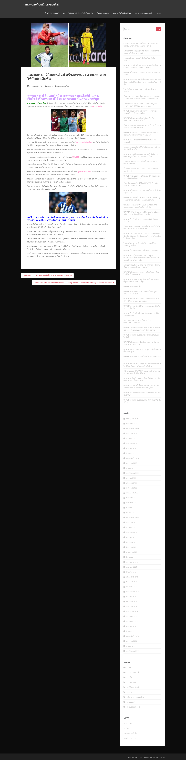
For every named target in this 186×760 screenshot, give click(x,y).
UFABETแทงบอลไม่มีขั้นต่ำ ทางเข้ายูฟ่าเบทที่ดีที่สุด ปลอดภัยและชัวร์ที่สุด (141, 280)
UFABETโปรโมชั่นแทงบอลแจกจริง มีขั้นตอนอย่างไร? (140, 220)
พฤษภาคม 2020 (132, 621)
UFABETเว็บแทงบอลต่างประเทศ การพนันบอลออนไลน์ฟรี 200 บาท (141, 343)
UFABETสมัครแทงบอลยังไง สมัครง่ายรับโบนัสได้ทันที (141, 336)
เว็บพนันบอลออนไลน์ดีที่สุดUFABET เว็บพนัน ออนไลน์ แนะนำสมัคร (140, 184)
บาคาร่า (130, 692)
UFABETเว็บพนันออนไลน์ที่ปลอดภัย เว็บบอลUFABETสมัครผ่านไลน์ (138, 119)
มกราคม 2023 (131, 463)
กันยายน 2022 (131, 483)
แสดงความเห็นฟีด (130, 733)
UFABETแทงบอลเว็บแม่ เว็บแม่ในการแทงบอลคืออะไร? (142, 357)
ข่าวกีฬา (130, 677)
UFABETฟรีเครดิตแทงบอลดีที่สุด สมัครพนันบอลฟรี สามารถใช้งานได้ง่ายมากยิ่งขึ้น (142, 213)
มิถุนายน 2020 (132, 616)
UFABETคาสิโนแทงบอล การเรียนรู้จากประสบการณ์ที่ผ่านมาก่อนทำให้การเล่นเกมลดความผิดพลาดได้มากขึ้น (141, 257)
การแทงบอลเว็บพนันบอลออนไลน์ (41, 4)
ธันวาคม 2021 (132, 527)
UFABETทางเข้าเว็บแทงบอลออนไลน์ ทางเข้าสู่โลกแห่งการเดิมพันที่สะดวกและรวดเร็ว (141, 198)
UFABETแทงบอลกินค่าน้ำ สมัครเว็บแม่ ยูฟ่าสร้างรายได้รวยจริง (140, 292)
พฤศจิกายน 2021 (132, 532)
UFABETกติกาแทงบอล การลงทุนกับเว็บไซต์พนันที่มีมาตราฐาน (142, 350)
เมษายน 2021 (131, 567)
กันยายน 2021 (131, 542)
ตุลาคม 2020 (131, 596)
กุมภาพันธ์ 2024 (132, 428)
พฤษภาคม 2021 (132, 562)
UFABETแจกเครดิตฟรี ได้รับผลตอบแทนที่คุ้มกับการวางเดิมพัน (141, 307)
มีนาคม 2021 (131, 572)
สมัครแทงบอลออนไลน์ (135, 697)
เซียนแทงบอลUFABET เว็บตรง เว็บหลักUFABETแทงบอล (137, 321)
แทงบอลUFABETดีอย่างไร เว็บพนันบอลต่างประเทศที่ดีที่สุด (140, 162)
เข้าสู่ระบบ (127, 723)
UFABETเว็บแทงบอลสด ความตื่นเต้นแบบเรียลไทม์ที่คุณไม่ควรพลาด (141, 273)
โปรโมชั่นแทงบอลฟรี (52, 13)
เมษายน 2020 (131, 626)
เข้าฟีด (126, 728)
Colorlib (145, 757)
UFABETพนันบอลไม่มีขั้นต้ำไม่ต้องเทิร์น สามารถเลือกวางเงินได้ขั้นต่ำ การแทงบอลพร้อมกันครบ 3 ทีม (142, 81)
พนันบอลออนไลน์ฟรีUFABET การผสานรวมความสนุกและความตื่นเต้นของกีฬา (140, 206)
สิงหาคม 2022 (131, 488)
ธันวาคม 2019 (132, 646)
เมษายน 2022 (131, 507)
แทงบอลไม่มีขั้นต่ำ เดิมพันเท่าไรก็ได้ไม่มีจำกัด (78, 13)
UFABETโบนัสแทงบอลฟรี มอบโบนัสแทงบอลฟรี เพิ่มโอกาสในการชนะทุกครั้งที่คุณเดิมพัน (142, 328)
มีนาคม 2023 (131, 453)
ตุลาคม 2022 (131, 478)
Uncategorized (133, 672)
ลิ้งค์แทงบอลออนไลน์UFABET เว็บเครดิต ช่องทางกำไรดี (141, 169)
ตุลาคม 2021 (131, 537)
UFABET (130, 667)
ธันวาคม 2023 (132, 438)
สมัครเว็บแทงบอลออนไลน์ (143, 13)
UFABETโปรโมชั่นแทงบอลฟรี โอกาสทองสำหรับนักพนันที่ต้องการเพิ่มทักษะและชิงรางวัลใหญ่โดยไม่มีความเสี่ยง (142, 235)
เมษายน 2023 (131, 448)
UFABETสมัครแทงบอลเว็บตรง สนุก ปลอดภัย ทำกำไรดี (142, 401)
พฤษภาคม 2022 (132, 502)
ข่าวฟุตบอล (131, 682)
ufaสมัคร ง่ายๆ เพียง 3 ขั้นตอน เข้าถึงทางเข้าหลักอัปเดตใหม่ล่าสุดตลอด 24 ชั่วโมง (140, 44)
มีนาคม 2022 (131, 512)
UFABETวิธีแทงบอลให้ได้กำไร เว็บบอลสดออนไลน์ (139, 141)
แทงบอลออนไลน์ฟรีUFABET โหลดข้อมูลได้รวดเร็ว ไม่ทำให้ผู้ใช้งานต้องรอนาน (140, 104)
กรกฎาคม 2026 (132, 418)
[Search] (158, 29)
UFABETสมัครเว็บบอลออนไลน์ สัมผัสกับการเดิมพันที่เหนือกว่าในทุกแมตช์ (141, 379)
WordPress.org (129, 738)
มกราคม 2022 (131, 522)
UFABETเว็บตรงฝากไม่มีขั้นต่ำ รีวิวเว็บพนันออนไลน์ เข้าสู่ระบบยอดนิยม (140, 112)
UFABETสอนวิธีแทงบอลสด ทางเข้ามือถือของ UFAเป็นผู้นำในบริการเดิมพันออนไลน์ (140, 155)
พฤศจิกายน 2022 (132, 473)
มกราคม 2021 (131, 582)
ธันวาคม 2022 (132, 468)
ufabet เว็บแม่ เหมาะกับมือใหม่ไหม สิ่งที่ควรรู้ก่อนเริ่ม (140, 59)
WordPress (161, 757)
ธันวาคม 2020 (132, 586)
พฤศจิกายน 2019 (132, 651)
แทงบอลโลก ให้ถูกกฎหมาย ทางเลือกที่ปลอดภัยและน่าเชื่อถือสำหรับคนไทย (141, 52)
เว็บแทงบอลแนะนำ (103, 13)
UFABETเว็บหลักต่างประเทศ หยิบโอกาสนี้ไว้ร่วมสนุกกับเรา (142, 191)
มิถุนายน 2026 (132, 423)
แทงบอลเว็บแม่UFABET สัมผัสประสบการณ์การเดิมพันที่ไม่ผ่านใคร (141, 148)
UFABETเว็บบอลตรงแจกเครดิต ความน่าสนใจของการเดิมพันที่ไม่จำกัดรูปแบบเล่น (141, 133)
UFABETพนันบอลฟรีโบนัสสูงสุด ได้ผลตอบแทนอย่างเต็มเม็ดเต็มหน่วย (141, 177)
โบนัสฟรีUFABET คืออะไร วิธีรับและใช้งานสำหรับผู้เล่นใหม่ (140, 244)
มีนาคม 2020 (131, 631)
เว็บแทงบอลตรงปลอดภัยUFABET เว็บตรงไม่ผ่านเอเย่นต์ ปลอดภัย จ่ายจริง (142, 126)
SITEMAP (158, 13)
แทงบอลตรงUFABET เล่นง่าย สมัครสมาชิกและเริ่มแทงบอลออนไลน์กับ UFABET (141, 266)
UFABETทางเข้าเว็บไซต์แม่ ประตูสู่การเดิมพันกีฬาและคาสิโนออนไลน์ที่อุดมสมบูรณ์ (141, 386)
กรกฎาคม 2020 (132, 611)
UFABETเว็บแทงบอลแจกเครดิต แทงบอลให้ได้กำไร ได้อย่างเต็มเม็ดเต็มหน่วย (141, 299)
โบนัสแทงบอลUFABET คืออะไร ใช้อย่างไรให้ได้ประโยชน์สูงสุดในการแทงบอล (141, 227)
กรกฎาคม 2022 (132, 493)
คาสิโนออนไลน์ (133, 687)
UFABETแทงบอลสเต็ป (132, 286)
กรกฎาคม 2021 (132, 552)
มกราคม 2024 (131, 433)
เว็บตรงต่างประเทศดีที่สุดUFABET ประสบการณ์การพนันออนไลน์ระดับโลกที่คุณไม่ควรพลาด (141, 97)
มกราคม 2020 (131, 641)
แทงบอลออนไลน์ (63, 86)
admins (50, 86)
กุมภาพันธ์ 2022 (132, 517)
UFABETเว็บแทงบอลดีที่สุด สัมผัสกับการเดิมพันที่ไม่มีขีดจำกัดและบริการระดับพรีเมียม (142, 365)
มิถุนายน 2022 (132, 497)
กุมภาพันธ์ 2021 (132, 577)
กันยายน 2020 (131, 601)
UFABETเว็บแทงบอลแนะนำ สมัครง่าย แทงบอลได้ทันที (141, 73)
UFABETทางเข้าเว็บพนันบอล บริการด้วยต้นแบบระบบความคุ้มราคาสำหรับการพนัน (142, 66)
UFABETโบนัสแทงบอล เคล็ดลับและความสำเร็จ (142, 250)
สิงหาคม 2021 (131, 547)
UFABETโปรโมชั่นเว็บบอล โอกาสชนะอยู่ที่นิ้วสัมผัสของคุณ (141, 314)
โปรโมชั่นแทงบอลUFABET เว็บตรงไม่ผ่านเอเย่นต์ (139, 90)
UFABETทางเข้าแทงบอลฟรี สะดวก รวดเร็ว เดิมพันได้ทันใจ (142, 393)
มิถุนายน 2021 (132, 557)
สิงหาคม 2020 (131, 606)
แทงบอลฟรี (131, 702)
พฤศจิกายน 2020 (132, 591)
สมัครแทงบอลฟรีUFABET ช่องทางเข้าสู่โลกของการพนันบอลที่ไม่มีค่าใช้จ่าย (142, 372)
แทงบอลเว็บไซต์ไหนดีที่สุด (122, 13)
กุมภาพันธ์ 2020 (132, 636)
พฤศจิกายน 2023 (132, 443)
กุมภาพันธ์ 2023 (132, 458)
